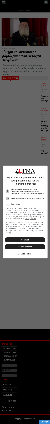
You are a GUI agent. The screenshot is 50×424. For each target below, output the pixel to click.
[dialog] (25, 212)
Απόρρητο (45, 422)
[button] (25, 204)
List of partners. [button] (30, 219)
